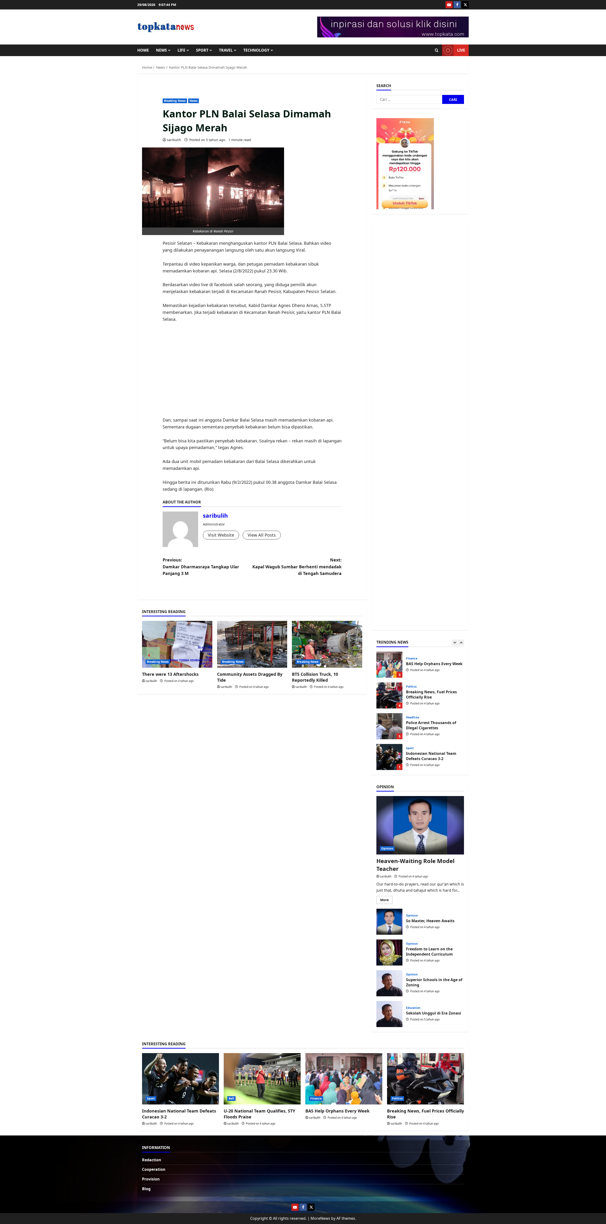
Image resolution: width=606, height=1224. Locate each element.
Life (181, 50)
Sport (202, 50)
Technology (256, 50)
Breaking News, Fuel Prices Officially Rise (389, 665)
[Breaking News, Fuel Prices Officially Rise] (425, 1078)
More (386, 900)
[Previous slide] (455, 642)
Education (413, 1007)
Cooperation (153, 1169)
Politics (411, 655)
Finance (316, 1098)
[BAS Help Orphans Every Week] (343, 1078)
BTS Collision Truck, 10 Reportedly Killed (315, 677)
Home (143, 50)
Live (461, 50)
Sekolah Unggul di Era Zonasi (389, 1014)
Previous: (201, 566)
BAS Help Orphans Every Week (337, 1111)
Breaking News (175, 101)
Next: (297, 566)
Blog (146, 1188)
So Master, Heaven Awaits (389, 922)
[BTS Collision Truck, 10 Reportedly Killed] (327, 644)
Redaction (151, 1159)
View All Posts (262, 535)
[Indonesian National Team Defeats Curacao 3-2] (180, 1078)
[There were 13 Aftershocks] (177, 644)
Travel (226, 50)
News (161, 50)
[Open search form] (436, 50)
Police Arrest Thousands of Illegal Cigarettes (389, 695)
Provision (151, 1179)
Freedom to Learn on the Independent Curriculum (389, 952)
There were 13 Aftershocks (170, 674)
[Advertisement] (252, 369)
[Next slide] (461, 642)
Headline (412, 686)
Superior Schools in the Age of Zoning (389, 983)
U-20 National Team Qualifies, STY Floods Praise (389, 757)
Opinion (387, 848)
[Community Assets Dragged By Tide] (252, 644)
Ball (408, 748)
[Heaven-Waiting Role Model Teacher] (420, 825)
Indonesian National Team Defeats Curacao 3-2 (389, 726)
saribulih (174, 140)
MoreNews (320, 1218)
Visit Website (221, 535)
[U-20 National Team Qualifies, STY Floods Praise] (262, 1078)
